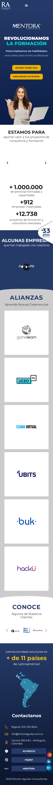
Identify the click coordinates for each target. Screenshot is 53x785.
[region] (26, 67)
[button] (26, 5)
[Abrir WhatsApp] (45, 777)
